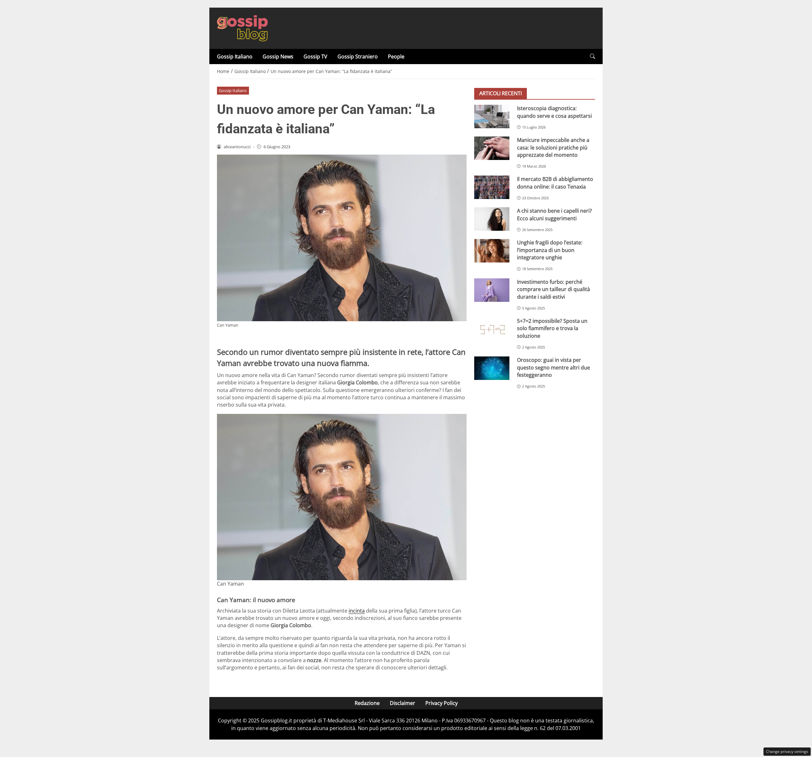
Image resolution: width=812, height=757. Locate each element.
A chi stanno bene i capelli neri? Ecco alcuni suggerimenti (554, 214)
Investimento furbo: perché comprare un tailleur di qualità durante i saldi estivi (553, 289)
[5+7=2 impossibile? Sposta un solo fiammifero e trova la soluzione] (491, 329)
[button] (592, 56)
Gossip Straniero (357, 56)
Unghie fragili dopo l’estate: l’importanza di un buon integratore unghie (549, 250)
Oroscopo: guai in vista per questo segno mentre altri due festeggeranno (553, 367)
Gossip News (278, 56)
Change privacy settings (787, 751)
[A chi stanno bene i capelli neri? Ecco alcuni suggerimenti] (491, 219)
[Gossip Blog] (242, 27)
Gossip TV (315, 56)
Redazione (367, 703)
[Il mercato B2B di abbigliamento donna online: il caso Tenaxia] (491, 187)
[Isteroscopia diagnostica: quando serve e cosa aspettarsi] (491, 116)
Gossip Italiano (234, 56)
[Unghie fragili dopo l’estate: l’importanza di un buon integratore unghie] (491, 250)
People (396, 56)
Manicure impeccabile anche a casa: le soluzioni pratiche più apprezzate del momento (553, 147)
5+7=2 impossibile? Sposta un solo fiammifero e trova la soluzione (552, 328)
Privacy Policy (441, 703)
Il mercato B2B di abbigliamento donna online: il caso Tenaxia (555, 183)
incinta (357, 610)
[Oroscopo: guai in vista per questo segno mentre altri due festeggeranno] (491, 368)
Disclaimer (402, 703)
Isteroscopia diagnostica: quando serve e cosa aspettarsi (554, 112)
